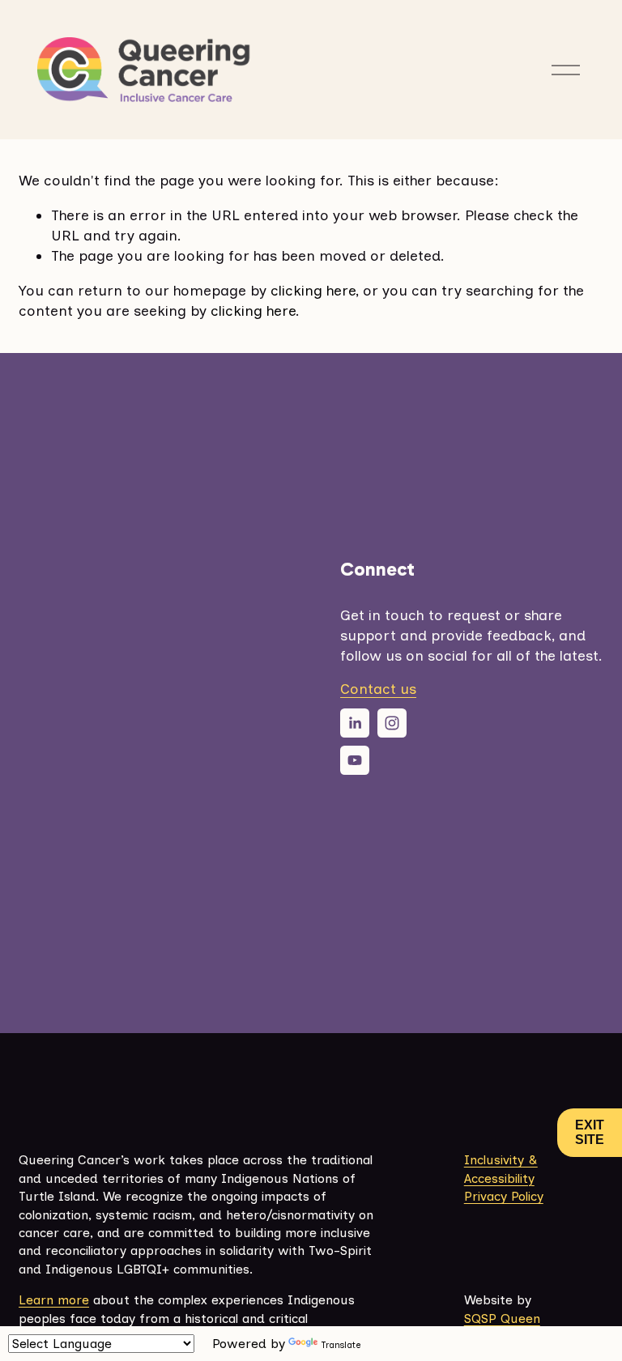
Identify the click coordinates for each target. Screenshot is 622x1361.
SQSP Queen (502, 1318)
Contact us (378, 688)
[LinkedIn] (354, 723)
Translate (341, 1345)
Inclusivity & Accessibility (501, 1168)
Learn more (54, 1300)
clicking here (313, 290)
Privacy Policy (503, 1196)
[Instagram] (392, 723)
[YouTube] (354, 760)
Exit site (589, 1132)
